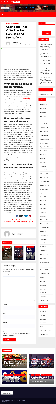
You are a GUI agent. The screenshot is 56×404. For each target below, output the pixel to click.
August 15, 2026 (9, 365)
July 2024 (43, 200)
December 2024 (44, 181)
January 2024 (44, 223)
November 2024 (44, 185)
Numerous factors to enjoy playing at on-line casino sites (25, 221)
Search (42, 23)
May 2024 (43, 208)
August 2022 (43, 277)
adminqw (15, 42)
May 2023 (43, 243)
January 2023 (44, 258)
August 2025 (43, 150)
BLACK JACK (43, 311)
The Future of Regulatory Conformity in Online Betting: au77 (46, 54)
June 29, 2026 (35, 381)
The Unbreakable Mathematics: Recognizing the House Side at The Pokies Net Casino (46, 81)
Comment (6, 275)
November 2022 (44, 266)
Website (5, 322)
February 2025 (44, 174)
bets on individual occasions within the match (12, 221)
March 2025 (43, 170)
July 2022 (43, 281)
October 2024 (44, 189)
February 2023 (44, 254)
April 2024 (43, 212)
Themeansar (4, 401)
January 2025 (44, 177)
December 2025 (44, 135)
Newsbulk (22, 400)
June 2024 (43, 204)
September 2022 (44, 273)
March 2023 (43, 250)
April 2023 (43, 247)
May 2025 (43, 162)
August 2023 (43, 239)
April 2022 (43, 293)
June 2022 (43, 285)
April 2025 (43, 166)
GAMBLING (13, 23)
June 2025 (43, 158)
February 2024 (44, 220)
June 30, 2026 (8, 381)
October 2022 (44, 270)
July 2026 (43, 108)
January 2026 (44, 131)
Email (4, 313)
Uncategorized (44, 334)
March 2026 (43, 124)
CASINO (8, 23)
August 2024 (43, 197)
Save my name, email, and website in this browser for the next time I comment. (18, 334)
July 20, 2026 (35, 365)
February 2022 (44, 300)
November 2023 (44, 231)
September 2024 (45, 193)
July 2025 (43, 154)
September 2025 (44, 147)
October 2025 (44, 143)
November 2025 (44, 139)
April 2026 (43, 120)
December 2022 (44, 262)
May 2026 (43, 116)
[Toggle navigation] (29, 14)
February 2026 (44, 127)
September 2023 (44, 235)
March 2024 (43, 216)
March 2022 (43, 296)
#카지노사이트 (26, 44)
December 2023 (44, 227)
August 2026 (43, 104)
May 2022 (43, 289)
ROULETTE (43, 323)
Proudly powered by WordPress (8, 400)
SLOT (18, 23)
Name (5, 304)
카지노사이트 (26, 98)
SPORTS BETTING (6, 246)
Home (53, 400)
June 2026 (43, 112)
